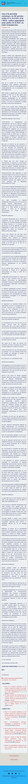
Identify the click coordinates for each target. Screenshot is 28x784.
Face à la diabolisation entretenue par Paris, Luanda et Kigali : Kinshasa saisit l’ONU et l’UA (15, 747)
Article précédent (14, 756)
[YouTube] (15, 773)
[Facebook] (9, 773)
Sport (10, 705)
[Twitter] (12, 773)
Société (12, 700)
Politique (4, 27)
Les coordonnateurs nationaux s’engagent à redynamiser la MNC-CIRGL (15, 723)
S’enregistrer (5, 680)
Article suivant (14, 759)
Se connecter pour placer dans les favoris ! (13, 678)
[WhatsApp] (19, 773)
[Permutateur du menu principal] (25, 3)
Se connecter (12, 680)
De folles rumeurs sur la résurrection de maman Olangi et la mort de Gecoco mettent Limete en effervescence (15, 696)
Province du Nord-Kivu (11, 2)
